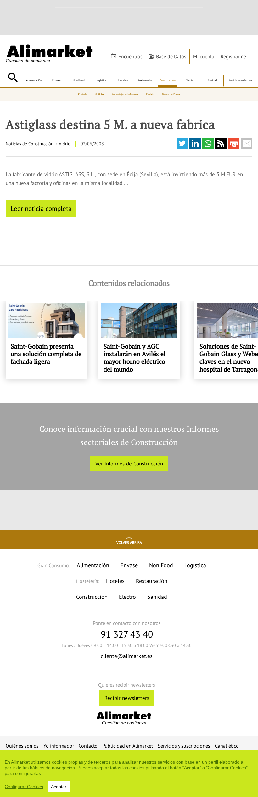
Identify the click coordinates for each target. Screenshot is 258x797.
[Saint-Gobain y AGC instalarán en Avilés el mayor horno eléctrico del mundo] (139, 340)
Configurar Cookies (24, 786)
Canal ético (227, 745)
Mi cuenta (203, 56)
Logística (101, 80)
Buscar (13, 77)
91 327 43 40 (127, 634)
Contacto (88, 745)
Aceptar (58, 786)
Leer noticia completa (41, 208)
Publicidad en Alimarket (127, 745)
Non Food (79, 80)
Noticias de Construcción (29, 144)
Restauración (145, 80)
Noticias (99, 94)
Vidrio (64, 144)
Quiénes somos (22, 745)
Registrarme (233, 56)
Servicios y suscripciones (184, 745)
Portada (82, 94)
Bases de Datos (171, 94)
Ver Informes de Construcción (129, 463)
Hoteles (123, 80)
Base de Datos (171, 56)
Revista (150, 94)
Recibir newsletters (240, 80)
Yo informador (58, 745)
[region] (129, 773)
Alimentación (34, 80)
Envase (56, 80)
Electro (190, 80)
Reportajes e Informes (125, 94)
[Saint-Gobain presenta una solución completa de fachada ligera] (46, 340)
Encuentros (130, 56)
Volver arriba (129, 542)
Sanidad (212, 80)
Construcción (168, 80)
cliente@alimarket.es (127, 656)
